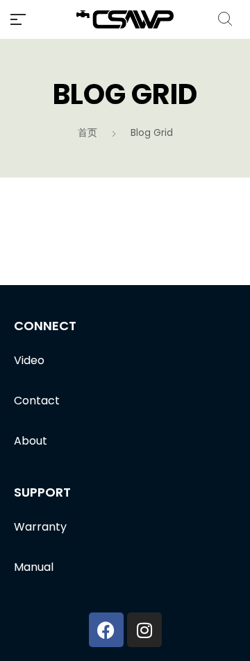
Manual (33, 567)
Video (29, 360)
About (30, 441)
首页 (87, 132)
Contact (37, 401)
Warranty (40, 527)
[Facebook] (106, 629)
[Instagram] (144, 629)
